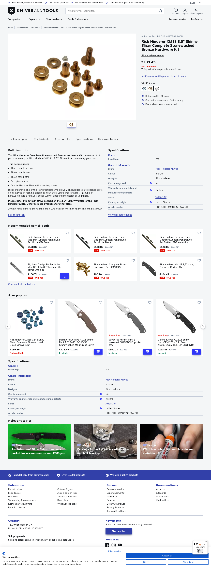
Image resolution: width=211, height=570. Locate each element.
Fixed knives (14, 493)
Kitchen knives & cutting (20, 503)
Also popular (62, 139)
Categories (14, 19)
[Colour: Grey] (157, 88)
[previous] (13, 326)
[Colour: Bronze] (150, 88)
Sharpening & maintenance (22, 500)
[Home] (33, 10)
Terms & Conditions (116, 511)
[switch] (200, 551)
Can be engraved (117, 183)
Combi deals (41, 139)
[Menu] (206, 542)
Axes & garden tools (67, 493)
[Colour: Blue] (144, 88)
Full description (19, 139)
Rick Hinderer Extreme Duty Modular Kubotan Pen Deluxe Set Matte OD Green (44, 240)
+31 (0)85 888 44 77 (20, 524)
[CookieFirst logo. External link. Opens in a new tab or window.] (3, 553)
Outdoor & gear (65, 489)
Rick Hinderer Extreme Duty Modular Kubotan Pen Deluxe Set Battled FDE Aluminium (176, 240)
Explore (33, 19)
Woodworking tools (67, 503)
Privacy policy (114, 551)
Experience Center (116, 493)
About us (160, 489)
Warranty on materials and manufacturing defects (122, 190)
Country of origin (117, 202)
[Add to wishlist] (67, 233)
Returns (111, 500)
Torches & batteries (67, 496)
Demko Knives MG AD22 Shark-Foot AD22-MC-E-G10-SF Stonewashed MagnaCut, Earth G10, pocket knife (76, 342)
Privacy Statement (116, 507)
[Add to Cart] (64, 276)
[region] (72, 81)
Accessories (35, 28)
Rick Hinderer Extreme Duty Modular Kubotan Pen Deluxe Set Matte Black (110, 240)
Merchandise (162, 496)
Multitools (13, 496)
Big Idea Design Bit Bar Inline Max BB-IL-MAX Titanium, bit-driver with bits (44, 267)
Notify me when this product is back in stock (163, 76)
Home (10, 28)
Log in (185, 13)
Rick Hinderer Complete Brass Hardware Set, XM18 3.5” (110, 266)
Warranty (112, 496)
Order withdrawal (116, 503)
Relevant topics (108, 139)
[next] (197, 326)
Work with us (162, 500)
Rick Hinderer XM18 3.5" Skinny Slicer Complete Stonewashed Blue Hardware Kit (27, 342)
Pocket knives (22, 28)
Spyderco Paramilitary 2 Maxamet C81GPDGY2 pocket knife (124, 342)
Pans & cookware (17, 507)
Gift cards (161, 493)
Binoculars (62, 500)
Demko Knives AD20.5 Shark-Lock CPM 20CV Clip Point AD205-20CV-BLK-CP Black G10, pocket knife (176, 342)
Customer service (115, 489)
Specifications (84, 139)
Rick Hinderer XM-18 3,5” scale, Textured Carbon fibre (177, 266)
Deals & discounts (78, 19)
